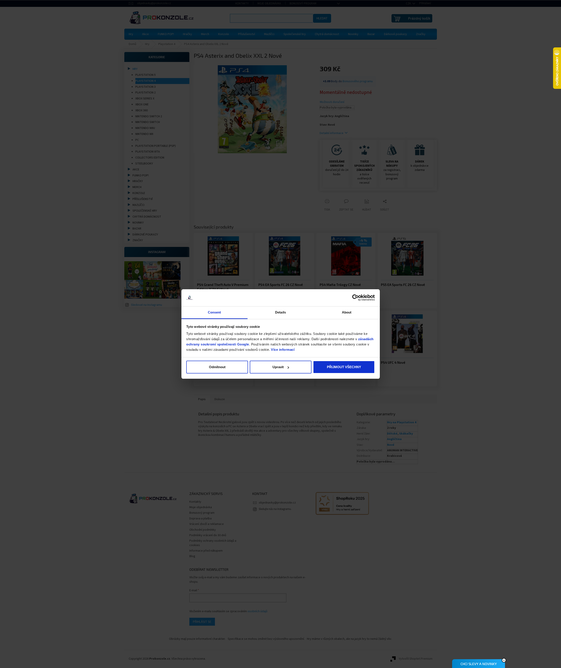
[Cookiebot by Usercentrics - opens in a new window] (355, 298)
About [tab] (347, 312)
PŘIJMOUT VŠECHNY (344, 367)
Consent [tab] (214, 312)
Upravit (278, 367)
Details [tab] (280, 312)
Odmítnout (217, 367)
